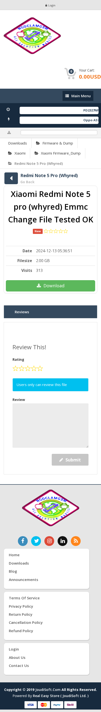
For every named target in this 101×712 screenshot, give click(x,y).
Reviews (22, 311)
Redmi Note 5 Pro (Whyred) (38, 163)
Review (19, 399)
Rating (18, 359)
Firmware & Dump (57, 143)
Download (53, 286)
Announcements (23, 579)
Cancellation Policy (26, 622)
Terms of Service (24, 597)
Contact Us (19, 665)
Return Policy (20, 614)
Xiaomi (19, 153)
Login (51, 5)
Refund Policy (21, 630)
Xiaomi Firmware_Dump (61, 153)
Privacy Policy (21, 606)
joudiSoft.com (48, 689)
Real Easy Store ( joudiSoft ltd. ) (60, 695)
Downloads (17, 143)
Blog (13, 571)
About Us (17, 657)
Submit (73, 460)
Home (14, 554)
